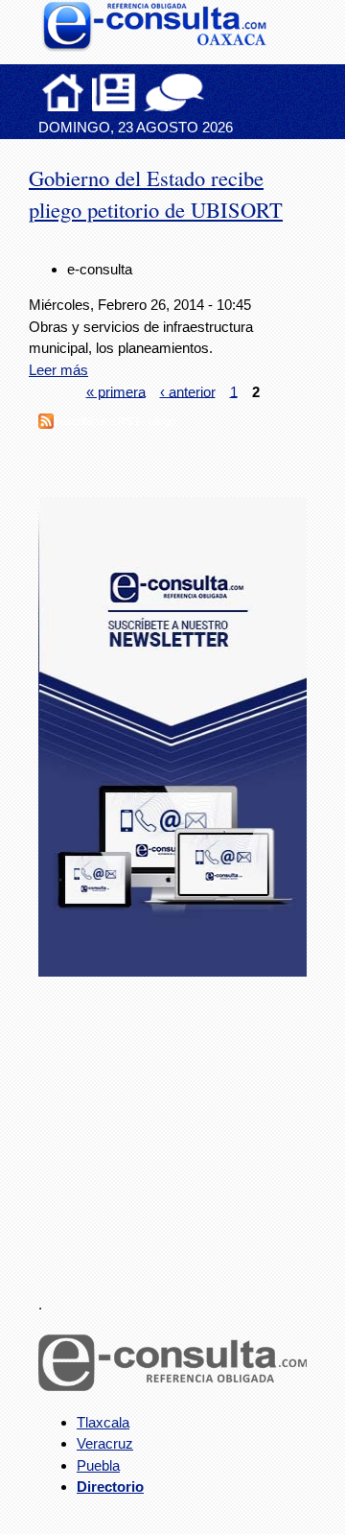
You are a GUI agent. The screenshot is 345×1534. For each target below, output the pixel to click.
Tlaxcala (103, 1422)
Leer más (58, 370)
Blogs (212, 92)
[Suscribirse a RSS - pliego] (46, 423)
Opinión (174, 92)
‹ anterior (188, 391)
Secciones (114, 92)
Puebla (98, 1465)
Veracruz (105, 1443)
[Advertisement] (182, 1124)
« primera (116, 391)
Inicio (63, 92)
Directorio (110, 1486)
